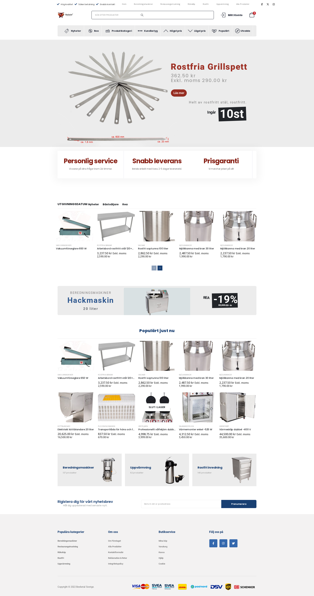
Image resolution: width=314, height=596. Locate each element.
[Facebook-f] (213, 543)
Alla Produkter (243, 4)
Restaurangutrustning (170, 4)
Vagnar (141, 245)
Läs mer (88, 216)
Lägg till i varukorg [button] (129, 216)
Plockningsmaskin (106, 426)
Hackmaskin (90, 300)
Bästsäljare (111, 204)
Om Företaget (114, 541)
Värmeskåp (224, 426)
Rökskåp (191, 4)
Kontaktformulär (115, 552)
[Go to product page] (75, 226)
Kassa (162, 552)
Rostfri (206, 4)
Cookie (162, 563)
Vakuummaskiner (63, 245)
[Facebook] (261, 4)
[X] (267, 4)
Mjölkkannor (185, 245)
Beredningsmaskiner (143, 4)
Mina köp (163, 541)
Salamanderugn (186, 426)
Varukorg (163, 546)
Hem (124, 4)
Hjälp (161, 558)
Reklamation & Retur (117, 558)
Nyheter (93, 204)
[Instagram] (273, 4)
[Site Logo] (66, 15)
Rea (125, 204)
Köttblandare (64, 426)
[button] (58, 93)
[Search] (142, 15)
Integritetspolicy (115, 563)
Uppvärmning (222, 4)
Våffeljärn (143, 426)
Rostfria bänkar (104, 245)
